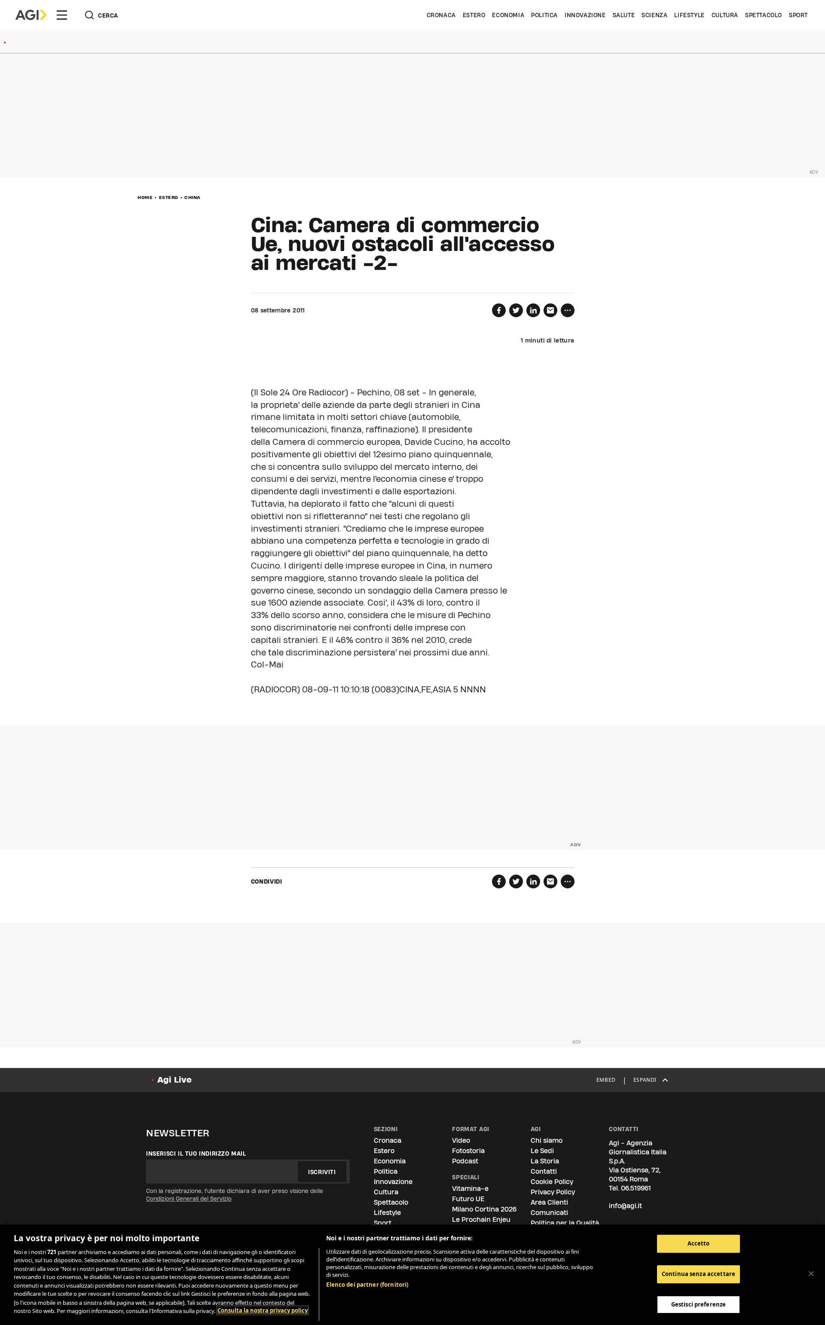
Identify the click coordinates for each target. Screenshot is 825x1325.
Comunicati (549, 1213)
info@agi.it (625, 1206)
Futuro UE (468, 1199)
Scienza (654, 15)
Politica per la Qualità (565, 1223)
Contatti (544, 1171)
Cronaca (441, 15)
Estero (474, 15)
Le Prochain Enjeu (481, 1219)
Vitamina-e (470, 1188)
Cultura (725, 15)
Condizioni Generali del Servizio (189, 1198)
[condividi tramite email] (550, 310)
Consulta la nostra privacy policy (262, 1310)
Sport (798, 15)
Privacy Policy (553, 1192)
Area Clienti (549, 1202)
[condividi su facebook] (499, 310)
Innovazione (585, 15)
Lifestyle (689, 15)
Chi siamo (546, 1140)
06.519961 (636, 1188)
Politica (544, 15)
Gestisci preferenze (698, 1304)
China (192, 197)
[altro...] (567, 310)
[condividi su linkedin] (533, 310)
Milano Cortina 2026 (484, 1209)
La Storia (545, 1161)
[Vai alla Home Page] (31, 15)
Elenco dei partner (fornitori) (367, 1284)
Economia (508, 15)
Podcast (465, 1161)
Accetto (699, 1243)
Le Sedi (542, 1151)
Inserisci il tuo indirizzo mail (196, 1153)
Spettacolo (763, 15)
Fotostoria (468, 1151)
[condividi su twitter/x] (516, 310)
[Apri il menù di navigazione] (62, 15)
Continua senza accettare (698, 1274)
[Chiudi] (811, 1273)
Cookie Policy (552, 1182)
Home (145, 197)
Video (461, 1140)
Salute (624, 15)
